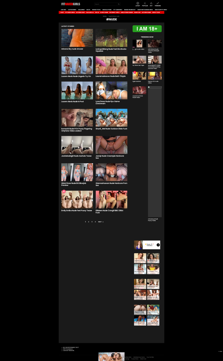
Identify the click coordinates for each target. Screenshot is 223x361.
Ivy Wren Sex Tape (138, 65)
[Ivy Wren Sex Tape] (139, 59)
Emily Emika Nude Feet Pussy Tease (76, 210)
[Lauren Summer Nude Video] (139, 90)
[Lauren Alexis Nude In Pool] (77, 90)
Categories (72, 10)
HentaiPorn (90, 12)
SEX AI (97, 12)
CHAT (62, 12)
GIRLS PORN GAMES (127, 12)
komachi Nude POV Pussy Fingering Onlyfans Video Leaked (76, 129)
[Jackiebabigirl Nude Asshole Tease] (77, 145)
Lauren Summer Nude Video (138, 96)
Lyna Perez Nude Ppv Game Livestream (108, 102)
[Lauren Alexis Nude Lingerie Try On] (77, 65)
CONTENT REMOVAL (68, 350)
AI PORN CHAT (80, 12)
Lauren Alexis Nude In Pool (72, 101)
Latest (137, 5)
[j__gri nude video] (139, 43)
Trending (158, 5)
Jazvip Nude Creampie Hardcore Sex (110, 157)
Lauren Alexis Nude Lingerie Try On (76, 76)
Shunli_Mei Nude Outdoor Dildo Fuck (111, 128)
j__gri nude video (138, 49)
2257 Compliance (68, 349)
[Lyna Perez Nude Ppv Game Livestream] (111, 90)
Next (100, 222)
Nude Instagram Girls (145, 10)
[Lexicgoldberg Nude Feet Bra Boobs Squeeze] (111, 38)
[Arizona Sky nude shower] (77, 38)
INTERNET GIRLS (114, 12)
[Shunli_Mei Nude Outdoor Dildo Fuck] (111, 118)
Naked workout (130, 10)
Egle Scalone (137, 81)
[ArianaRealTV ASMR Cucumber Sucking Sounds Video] (155, 59)
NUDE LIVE (137, 12)
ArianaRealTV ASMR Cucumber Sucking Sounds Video (154, 66)
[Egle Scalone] (139, 76)
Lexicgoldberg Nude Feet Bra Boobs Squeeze (111, 50)
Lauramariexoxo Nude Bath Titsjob (111, 76)
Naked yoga (96, 10)
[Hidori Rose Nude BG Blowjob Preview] (77, 172)
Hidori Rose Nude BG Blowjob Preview (73, 184)
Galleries (81, 10)
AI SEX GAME (104, 12)
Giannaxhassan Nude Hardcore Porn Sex (111, 184)
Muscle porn (107, 10)
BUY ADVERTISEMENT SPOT (71, 347)
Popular (145, 5)
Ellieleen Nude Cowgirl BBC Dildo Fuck (109, 211)
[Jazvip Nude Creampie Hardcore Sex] (111, 145)
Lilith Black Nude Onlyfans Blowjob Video (153, 50)
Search (118, 4)
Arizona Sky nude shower (72, 49)
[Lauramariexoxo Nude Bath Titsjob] (111, 65)
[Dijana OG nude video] (155, 76)
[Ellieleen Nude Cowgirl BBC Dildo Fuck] (111, 200)
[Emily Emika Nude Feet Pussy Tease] (77, 200)
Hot (151, 5)
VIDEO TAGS (156, 12)
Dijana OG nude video (153, 82)
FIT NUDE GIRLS (70, 12)
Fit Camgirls (117, 10)
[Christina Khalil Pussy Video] (155, 151)
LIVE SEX (63, 10)
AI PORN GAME (146, 12)
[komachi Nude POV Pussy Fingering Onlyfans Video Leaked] (77, 118)
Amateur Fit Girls (161, 10)
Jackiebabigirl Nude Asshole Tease (76, 156)
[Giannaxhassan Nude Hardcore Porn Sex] (111, 172)
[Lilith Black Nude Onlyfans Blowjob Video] (155, 43)
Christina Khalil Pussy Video (153, 219)
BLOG (88, 10)
